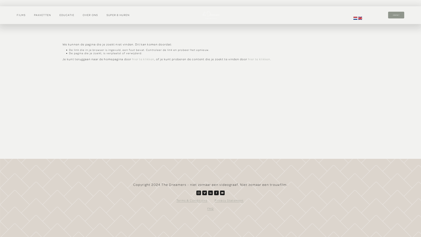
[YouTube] (222, 193)
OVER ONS (90, 15)
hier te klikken (143, 59)
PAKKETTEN (42, 15)
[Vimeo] (204, 193)
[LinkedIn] (210, 193)
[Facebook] (216, 193)
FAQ (210, 208)
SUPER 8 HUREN (118, 15)
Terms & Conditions (191, 200)
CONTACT (396, 15)
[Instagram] (198, 193)
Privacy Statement (229, 200)
